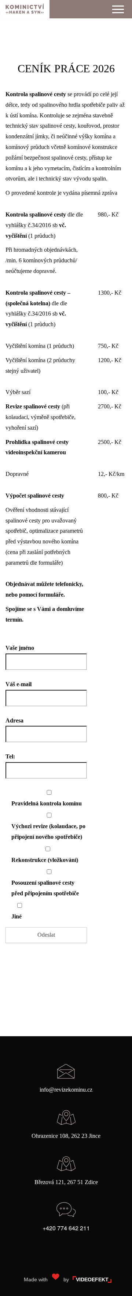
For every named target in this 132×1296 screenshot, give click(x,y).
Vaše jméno (20, 648)
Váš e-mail (19, 684)
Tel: (10, 756)
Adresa (14, 720)
